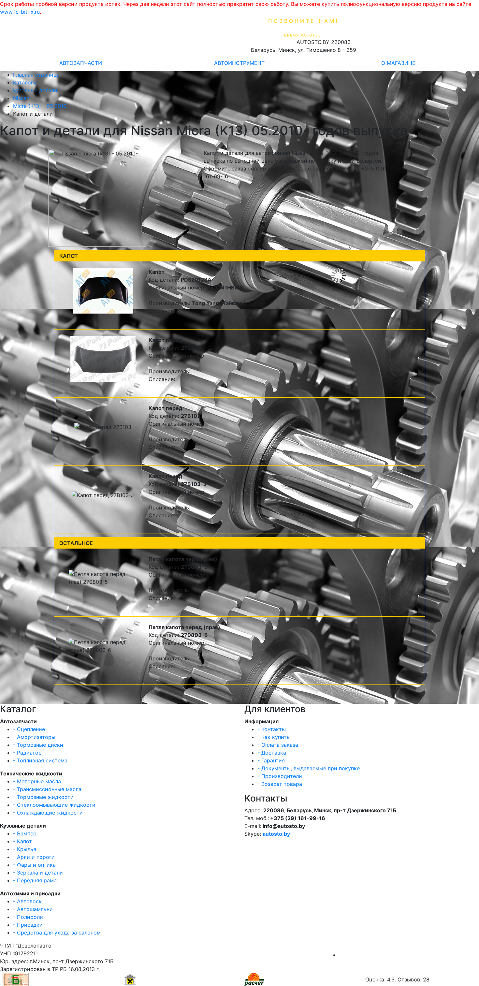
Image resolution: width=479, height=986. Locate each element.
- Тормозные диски (38, 745)
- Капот (22, 841)
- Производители (279, 776)
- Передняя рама (35, 880)
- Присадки (28, 924)
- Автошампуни (33, 909)
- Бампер (24, 833)
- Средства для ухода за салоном (57, 932)
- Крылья (24, 849)
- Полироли (28, 917)
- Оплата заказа (277, 745)
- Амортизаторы (34, 737)
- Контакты (271, 729)
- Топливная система (40, 760)
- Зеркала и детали (38, 872)
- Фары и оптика (34, 864)
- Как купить (273, 737)
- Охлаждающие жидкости (48, 812)
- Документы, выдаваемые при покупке (308, 768)
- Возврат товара (279, 784)
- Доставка (271, 752)
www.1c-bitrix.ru (20, 11)
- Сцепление (29, 729)
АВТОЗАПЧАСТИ (80, 63)
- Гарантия (271, 760)
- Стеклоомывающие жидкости (54, 805)
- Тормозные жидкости (43, 797)
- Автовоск (27, 901)
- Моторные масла (37, 781)
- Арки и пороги (34, 857)
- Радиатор (27, 752)
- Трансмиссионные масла (47, 789)
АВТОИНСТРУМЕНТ (239, 63)
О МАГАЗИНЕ (398, 63)
